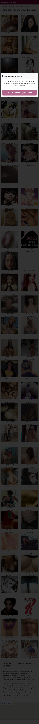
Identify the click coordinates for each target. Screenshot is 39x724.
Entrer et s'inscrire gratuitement (19, 93)
